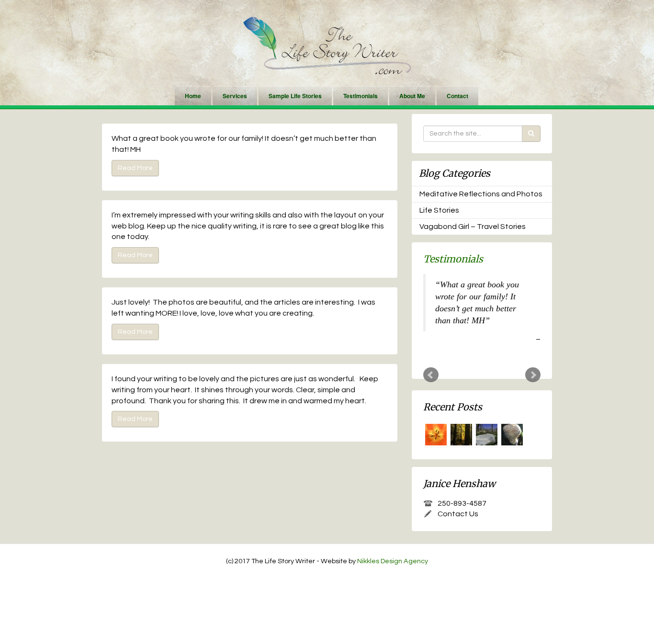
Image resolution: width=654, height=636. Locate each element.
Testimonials (360, 95)
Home (193, 95)
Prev (431, 375)
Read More (135, 168)
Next (533, 375)
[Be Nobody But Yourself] (461, 434)
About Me (412, 95)
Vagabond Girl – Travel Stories (472, 226)
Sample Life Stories (295, 95)
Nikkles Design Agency (392, 561)
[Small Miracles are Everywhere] (436, 434)
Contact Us (458, 514)
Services (235, 95)
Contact (457, 95)
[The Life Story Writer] (327, 45)
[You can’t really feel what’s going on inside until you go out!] (486, 434)
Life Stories (439, 210)
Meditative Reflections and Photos (480, 194)
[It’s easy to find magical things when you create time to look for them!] (512, 434)
